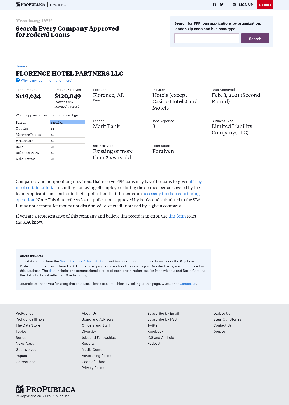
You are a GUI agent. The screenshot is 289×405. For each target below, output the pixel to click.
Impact (21, 355)
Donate (265, 4)
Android (167, 337)
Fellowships (106, 337)
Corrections (25, 361)
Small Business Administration (83, 261)
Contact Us (222, 325)
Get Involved (26, 349)
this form (177, 216)
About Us (89, 313)
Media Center (93, 349)
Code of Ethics (93, 361)
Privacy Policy (93, 367)
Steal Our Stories (227, 319)
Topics (21, 331)
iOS (150, 337)
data (52, 270)
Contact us (188, 283)
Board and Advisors (97, 319)
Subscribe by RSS (162, 319)
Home (20, 66)
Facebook (155, 331)
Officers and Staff (96, 325)
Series (21, 337)
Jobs (85, 337)
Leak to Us (221, 313)
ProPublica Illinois (30, 319)
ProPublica (24, 313)
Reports (88, 343)
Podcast (154, 343)
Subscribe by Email (163, 313)
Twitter (153, 325)
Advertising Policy (96, 355)
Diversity (89, 331)
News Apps (25, 343)
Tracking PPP (61, 4)
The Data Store (28, 325)
